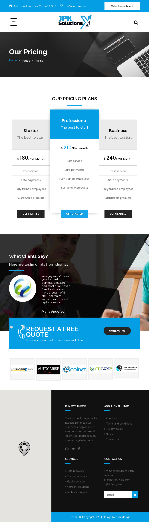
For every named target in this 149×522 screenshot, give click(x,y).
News (109, 434)
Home (13, 60)
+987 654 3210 (113, 484)
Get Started (31, 214)
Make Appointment (122, 6)
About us (111, 418)
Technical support (77, 492)
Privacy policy (114, 428)
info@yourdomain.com (77, 6)
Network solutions (77, 486)
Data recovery (75, 471)
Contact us (117, 331)
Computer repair (76, 476)
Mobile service (75, 481)
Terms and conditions (118, 423)
